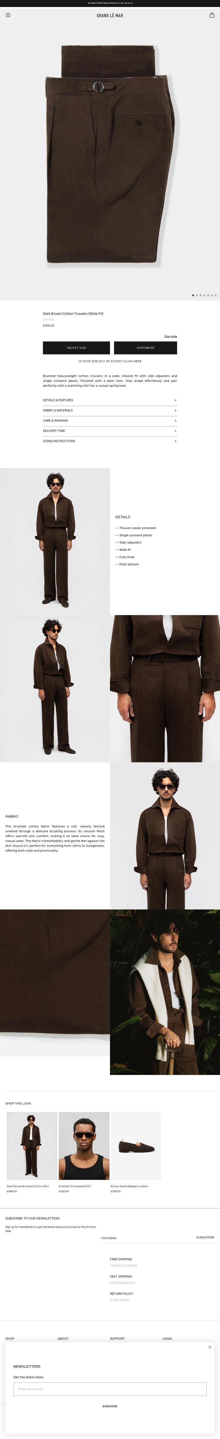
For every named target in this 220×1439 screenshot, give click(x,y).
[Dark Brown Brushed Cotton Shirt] (32, 1146)
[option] (110, 155)
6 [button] (212, 295)
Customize (146, 348)
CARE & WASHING (55, 420)
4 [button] (204, 295)
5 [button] (208, 295)
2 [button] (197, 295)
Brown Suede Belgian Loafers (129, 1186)
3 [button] (201, 295)
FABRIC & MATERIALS (58, 410)
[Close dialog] (209, 1347)
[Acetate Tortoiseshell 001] (84, 1146)
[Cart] (212, 15)
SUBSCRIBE (205, 1237)
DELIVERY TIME (54, 431)
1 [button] (193, 295)
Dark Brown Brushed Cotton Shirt (28, 1186)
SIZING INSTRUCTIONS (59, 441)
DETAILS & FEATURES (58, 400)
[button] (168, 334)
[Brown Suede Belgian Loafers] (136, 1146)
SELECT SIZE (76, 348)
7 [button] (216, 295)
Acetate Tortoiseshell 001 (75, 1186)
